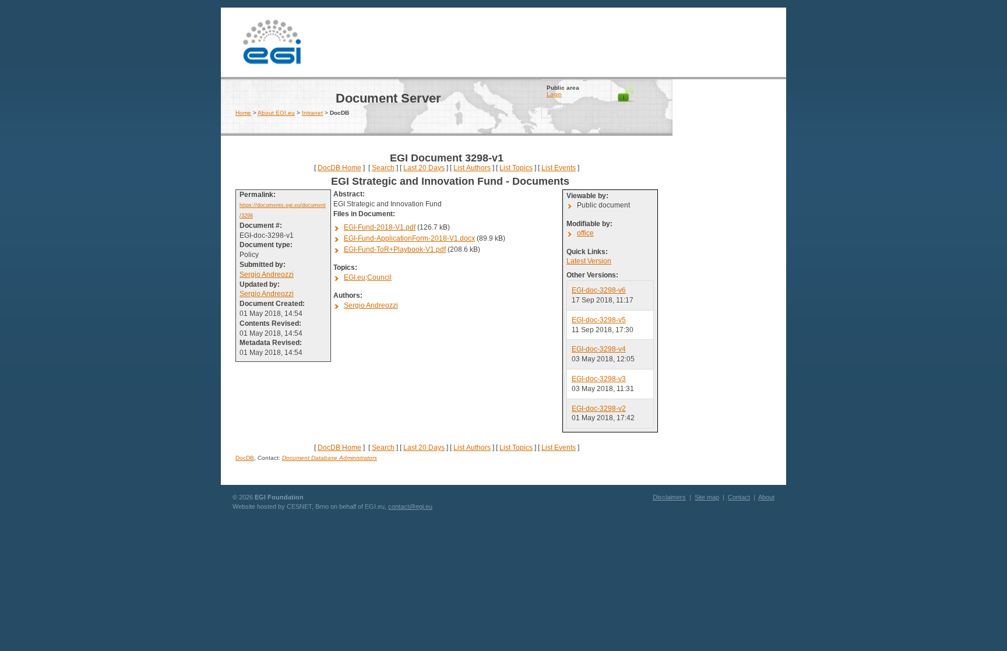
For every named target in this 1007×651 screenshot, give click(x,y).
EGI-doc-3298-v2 (599, 408)
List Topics (516, 168)
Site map (707, 497)
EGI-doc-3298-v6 (599, 290)
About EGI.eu (276, 113)
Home (243, 113)
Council (379, 277)
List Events (558, 168)
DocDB (244, 458)
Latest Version (588, 261)
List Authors (472, 168)
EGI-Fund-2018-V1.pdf (380, 227)
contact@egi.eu (410, 506)
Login (554, 94)
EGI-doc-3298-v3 (599, 379)
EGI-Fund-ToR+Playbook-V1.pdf (395, 249)
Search (383, 168)
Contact (739, 497)
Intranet (312, 113)
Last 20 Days (424, 168)
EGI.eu (354, 277)
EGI (272, 41)
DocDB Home (339, 168)
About (766, 497)
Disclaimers (669, 497)
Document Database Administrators (329, 458)
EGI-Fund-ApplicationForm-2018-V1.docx (409, 238)
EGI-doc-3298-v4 (599, 349)
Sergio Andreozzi (267, 274)
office (585, 233)
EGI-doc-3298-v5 (599, 320)
